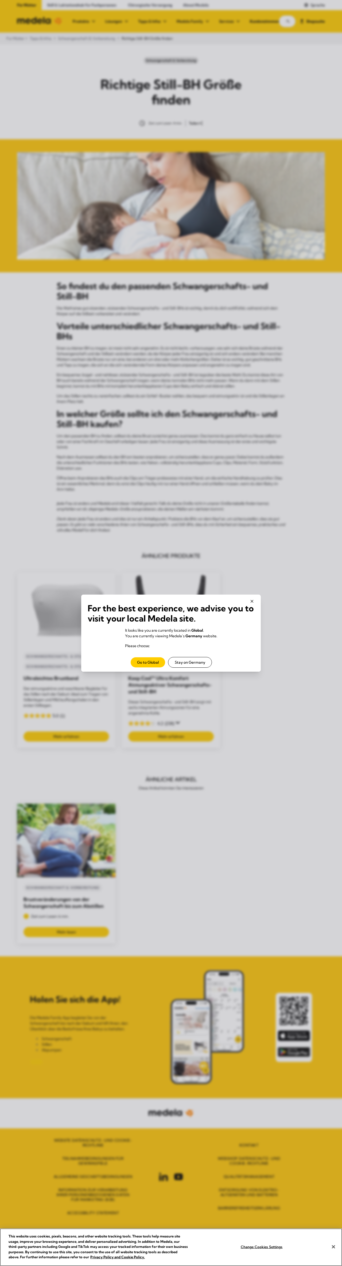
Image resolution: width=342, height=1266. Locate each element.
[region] (171, 1247)
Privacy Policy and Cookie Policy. (117, 1257)
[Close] (333, 1247)
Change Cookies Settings (262, 1246)
